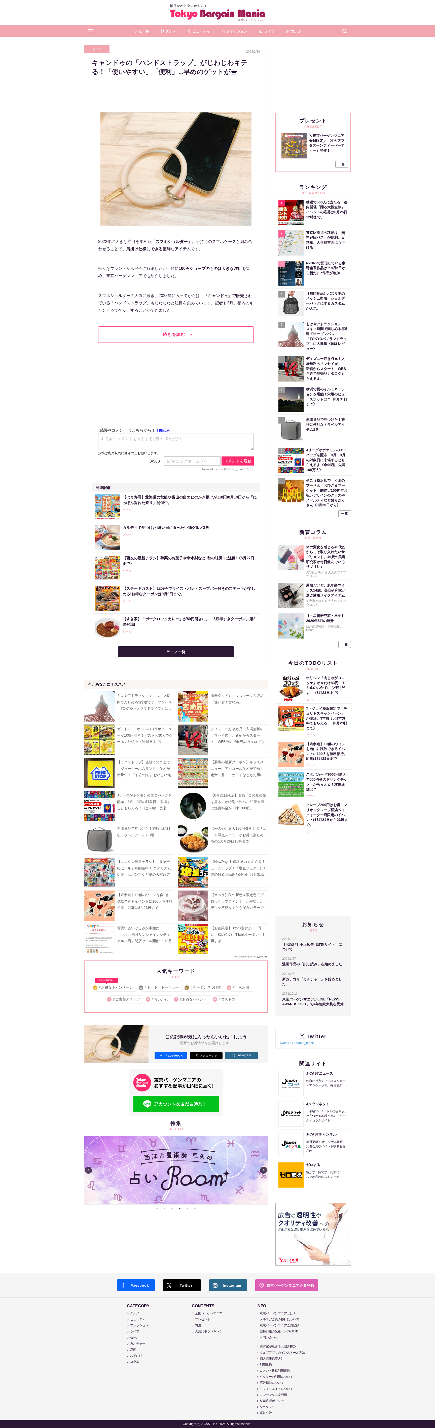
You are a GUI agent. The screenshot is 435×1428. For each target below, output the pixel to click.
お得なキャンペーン (114, 986)
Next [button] (263, 1170)
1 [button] (157, 1208)
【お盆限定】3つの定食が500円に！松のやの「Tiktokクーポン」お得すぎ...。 (238, 934)
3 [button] (172, 1208)
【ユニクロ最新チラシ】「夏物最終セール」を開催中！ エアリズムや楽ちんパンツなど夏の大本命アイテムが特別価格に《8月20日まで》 (144, 874)
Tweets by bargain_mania (297, 1043)
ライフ (96, 49)
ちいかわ (158, 999)
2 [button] (164, 1208)
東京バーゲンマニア (217, 12)
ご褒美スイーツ (124, 999)
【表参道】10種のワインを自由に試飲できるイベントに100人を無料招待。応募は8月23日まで (144, 901)
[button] (90, 31)
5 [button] (187, 1208)
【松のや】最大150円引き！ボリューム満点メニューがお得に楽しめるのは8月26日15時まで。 (238, 834)
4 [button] (179, 1208)
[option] (176, 1170)
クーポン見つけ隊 (204, 987)
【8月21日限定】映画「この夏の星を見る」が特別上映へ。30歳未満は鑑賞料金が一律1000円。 (238, 801)
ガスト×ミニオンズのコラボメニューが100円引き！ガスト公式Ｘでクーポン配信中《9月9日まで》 (144, 735)
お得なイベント (191, 999)
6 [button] (194, 1208)
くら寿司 (239, 987)
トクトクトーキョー (160, 987)
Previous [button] (88, 1170)
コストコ (225, 999)
